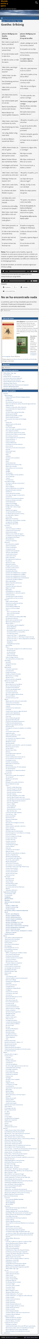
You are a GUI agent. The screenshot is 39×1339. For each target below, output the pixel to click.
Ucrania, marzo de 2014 (12, 870)
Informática (7, 660)
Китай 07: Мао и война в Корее (14, 924)
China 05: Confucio (11, 794)
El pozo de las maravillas (12, 1072)
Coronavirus (9, 496)
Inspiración (8, 453)
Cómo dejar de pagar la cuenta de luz (15, 495)
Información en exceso (11, 691)
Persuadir (8, 1096)
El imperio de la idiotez (11, 838)
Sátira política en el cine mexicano (14, 468)
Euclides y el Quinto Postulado (13, 674)
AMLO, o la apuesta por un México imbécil (16, 952)
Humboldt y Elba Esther (12, 571)
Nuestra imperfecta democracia (14, 583)
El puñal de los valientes (12, 1074)
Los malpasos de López (10, 969)
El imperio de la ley (10, 839)
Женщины (7, 900)
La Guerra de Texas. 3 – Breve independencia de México (21, 638)
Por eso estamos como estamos (14, 758)
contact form (6, 1333)
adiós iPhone (9, 485)
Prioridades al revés (11, 760)
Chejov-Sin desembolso (12, 1209)
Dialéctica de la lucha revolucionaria (14, 1105)
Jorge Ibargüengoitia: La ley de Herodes (14, 1160)
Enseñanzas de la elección (12, 956)
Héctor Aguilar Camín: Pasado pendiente (15, 1147)
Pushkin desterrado (11, 463)
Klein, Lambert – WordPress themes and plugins (17, 1169)
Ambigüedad (9, 426)
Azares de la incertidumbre (12, 703)
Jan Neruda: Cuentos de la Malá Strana (14, 1155)
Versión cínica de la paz (12, 873)
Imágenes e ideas (10, 1015)
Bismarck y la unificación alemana (12, 380)
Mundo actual (8, 774)
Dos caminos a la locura (12, 436)
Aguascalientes (8, 395)
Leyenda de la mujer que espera (14, 1088)
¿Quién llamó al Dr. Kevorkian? (12, 939)
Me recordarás (9, 1204)
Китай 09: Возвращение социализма (15, 927)
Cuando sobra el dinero (12, 554)
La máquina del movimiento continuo (15, 513)
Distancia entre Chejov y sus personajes (16, 434)
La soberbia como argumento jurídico (15, 535)
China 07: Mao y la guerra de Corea (16, 797)
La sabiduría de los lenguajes (12, 1118)
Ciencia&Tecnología (10, 481)
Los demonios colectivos (12, 618)
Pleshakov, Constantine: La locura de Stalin (15, 1175)
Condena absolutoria (11, 1061)
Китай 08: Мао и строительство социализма (17, 925)
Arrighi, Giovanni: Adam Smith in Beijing (15, 1130)
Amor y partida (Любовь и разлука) (14, 1199)
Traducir (8, 478)
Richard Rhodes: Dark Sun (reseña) (13, 1179)
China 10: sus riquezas (12, 802)
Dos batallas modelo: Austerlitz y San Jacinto (18, 630)
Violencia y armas (10, 875)
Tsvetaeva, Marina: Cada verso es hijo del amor (18, 1312)
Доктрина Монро (9, 898)
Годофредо (8, 897)
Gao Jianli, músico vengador (13, 1079)
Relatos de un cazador (11, 466)
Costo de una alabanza (11, 1064)
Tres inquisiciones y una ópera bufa (15, 659)
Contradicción (9, 1062)
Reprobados (9, 589)
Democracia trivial (10, 998)
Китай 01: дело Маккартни (12, 914)
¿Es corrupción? (10, 777)
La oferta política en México (13, 1023)
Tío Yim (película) (10, 476)
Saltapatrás (10, 642)
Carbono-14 (9, 491)
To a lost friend (8, 895)
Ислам (6, 903)
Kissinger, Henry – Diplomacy (12, 1165)
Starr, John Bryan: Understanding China (14, 1184)
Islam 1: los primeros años (13, 611)
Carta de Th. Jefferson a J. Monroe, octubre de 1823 (18, 1241)
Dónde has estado (10, 1201)
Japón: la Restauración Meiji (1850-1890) (16, 616)
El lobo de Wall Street (11, 442)
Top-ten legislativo (10, 1037)
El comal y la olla (10, 1003)
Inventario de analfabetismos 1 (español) (16, 572)
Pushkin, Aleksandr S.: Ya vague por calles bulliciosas (19, 1295)
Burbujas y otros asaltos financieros (15, 782)
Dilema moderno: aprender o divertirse (15, 826)
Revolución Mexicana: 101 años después (16, 767)
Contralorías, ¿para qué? (12, 993)
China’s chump (9, 882)
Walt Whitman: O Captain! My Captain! (15, 1265)
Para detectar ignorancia (12, 523)
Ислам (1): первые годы (12, 905)
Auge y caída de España (12, 601)
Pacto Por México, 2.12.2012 (13, 1321)
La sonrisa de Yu (10, 1086)
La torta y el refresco (11, 959)
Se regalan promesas (11, 1034)
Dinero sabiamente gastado (13, 718)
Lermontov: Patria (10, 1287)
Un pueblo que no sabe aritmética (14, 596)
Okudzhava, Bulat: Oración (10, 383)
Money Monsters (10, 539)
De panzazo (9, 561)
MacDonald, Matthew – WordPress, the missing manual (18, 1170)
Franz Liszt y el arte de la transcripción (15, 447)
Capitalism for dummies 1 (11, 941)
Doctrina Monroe (11, 628)
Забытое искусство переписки (12, 902)
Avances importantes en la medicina (15, 488)
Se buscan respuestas (11, 540)
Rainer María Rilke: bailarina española (15, 1230)
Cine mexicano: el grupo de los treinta (15, 432)
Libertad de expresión (11, 736)
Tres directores (9, 480)
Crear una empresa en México (13, 529)
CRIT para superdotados (12, 552)
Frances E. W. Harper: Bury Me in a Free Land (17, 1253)
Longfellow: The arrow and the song (15, 1255)
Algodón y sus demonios (12, 779)
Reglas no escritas (10, 588)
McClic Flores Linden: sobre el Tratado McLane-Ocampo (20, 1328)
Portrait (6, 1123)
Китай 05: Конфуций (11, 920)
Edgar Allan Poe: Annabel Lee (13, 1245)
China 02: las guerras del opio (14, 789)
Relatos (5, 1052)
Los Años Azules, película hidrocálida (15, 412)
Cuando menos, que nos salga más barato (16, 711)
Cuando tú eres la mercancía (13, 530)
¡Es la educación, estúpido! (12, 544)
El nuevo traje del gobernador (13, 689)
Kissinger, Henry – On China (12, 1167)
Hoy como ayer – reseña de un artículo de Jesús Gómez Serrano (21, 1148)
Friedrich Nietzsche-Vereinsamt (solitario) (16, 1218)
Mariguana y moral (10, 741)
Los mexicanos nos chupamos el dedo (15, 738)
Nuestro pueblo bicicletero (12, 417)
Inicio (3, 21)
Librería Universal (17, 359)
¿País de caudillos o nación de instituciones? (17, 978)
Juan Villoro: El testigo (10, 1164)
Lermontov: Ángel (10, 1284)
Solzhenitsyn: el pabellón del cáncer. (14, 1182)
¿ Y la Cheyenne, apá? (11, 976)
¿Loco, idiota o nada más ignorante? (14, 937)
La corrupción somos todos (12, 731)
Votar (7, 1039)
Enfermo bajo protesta (10, 1110)
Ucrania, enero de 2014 (12, 868)
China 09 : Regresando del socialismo (16, 801)
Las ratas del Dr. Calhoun (12, 515)
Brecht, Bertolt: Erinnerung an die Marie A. (16, 1208)
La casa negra (8, 1116)
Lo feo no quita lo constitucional (12, 966)
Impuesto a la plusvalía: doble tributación (16, 407)
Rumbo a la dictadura (10, 1045)
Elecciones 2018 (9, 951)
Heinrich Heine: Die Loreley (13, 1226)
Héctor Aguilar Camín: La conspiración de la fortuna (18, 1145)
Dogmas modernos (10, 829)
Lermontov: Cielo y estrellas (13, 1285)
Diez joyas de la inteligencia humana (15, 822)
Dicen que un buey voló (11, 1000)
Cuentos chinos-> (9, 1056)
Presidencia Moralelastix (12, 1029)
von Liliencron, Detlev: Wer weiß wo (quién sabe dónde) (19, 1233)
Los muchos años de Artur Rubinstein (12, 378)
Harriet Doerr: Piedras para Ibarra (13, 1143)
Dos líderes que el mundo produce (14, 831)
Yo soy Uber (9, 772)
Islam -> (8, 610)
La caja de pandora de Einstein (13, 512)
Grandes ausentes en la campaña (14, 958)
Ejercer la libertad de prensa (13, 686)
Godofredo (33, 353)
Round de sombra (10, 1032)
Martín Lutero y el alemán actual (14, 620)
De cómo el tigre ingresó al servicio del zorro (17, 1066)
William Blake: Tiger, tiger (9, 373)
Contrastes (8, 709)
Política (6, 974)
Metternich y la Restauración (13, 621)
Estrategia (8, 1077)
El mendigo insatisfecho (12, 1069)
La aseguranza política (11, 1020)
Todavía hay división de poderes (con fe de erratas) (17, 1049)
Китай (6, 912)
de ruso (6, 1270)
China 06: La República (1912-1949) (16, 795)
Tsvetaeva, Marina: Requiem (13, 1314)
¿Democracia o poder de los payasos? (15, 775)
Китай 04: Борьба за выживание (14, 919)
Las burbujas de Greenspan (13, 537)
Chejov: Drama (9, 1275)
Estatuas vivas (9, 1076)
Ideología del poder (10, 1013)
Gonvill (32, 359)
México (6, 699)
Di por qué (8, 716)
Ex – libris (7, 1111)
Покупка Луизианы (9, 934)
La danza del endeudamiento (13, 1022)
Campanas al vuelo (10, 549)
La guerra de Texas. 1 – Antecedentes (16, 635)
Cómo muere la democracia (13, 954)
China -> (8, 785)
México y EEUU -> (10, 623)
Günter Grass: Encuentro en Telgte (13, 1142)
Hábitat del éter (10, 405)
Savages (8, 469)
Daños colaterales (10, 557)
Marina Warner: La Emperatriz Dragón (14, 1174)
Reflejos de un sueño (11, 1098)
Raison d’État (9, 645)
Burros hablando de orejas (12, 784)
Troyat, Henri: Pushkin (10, 1187)
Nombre (8, 459)
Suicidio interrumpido (11, 1103)
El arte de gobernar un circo (12, 947)
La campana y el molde (11, 1084)
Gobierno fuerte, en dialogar (13, 1008)
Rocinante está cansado (11, 1044)
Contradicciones (10, 670)
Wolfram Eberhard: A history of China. (14, 1194)
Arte (6, 420)
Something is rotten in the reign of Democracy (17, 866)
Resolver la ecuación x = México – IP (14, 1042)
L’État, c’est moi (9, 1018)
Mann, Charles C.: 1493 (10, 1172)
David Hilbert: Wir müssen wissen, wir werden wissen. (19, 1213)
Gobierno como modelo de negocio (14, 534)
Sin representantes (10, 768)
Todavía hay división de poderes (13, 1047)
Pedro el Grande (11, 654)
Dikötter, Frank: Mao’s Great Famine (14, 1135)
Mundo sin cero (10, 677)
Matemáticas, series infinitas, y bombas (16, 520)
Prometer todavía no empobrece (14, 963)
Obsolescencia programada (13, 856)
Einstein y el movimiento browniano (15, 498)
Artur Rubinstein (7, 375)
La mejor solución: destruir (11, 964)
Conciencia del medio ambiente (14, 812)
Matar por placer (10, 851)
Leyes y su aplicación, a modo (13, 735)
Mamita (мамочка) (10, 1203)
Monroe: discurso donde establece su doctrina (17, 1258)
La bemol (7, 1115)
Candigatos (8, 990)
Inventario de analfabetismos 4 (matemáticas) (17, 578)
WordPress (8, 665)
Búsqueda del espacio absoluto (13, 490)
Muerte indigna (9, 1091)
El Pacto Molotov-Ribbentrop (13, 606)
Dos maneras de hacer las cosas (14, 402)
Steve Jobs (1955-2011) (11, 890)
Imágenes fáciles (10, 1083)
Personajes (7, 876)
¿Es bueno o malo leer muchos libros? (15, 483)
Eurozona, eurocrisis (11, 841)
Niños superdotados (11, 581)
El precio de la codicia (11, 532)
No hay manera (10, 748)
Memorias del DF (10, 743)
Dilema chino (9, 824)
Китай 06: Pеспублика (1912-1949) (14, 922)
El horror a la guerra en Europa (13, 836)
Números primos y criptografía (13, 679)
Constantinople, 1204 (10, 893)
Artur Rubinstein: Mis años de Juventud (14, 1132)
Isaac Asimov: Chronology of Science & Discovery (17, 1150)
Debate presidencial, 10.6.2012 (13, 1317)
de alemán (7, 1206)
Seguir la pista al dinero (12, 1035)
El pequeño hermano (11, 664)
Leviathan (8, 456)
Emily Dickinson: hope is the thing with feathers (17, 1250)
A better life (9, 422)
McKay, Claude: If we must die (13, 1257)
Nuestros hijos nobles (11, 750)
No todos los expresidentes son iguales (13, 388)
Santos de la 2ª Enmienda (12, 863)
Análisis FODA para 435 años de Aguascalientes (18, 397)
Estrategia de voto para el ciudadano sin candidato (18, 728)
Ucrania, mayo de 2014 (11, 871)
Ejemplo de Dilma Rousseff (12, 719)
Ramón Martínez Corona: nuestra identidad (16, 1329)
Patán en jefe (8, 973)
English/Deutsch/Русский (9, 892)
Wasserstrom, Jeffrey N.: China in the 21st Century (17, 1192)
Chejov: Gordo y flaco (11, 1277)
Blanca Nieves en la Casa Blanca (14, 684)
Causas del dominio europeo (13, 493)
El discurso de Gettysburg (12, 1248)
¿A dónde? (8, 1057)
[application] (20, 271)
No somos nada (10, 1025)
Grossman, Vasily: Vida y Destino (13, 1140)
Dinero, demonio (10, 828)
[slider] (35, 271)
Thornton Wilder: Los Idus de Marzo (15, 475)
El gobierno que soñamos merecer (14, 725)
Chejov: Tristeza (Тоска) (12, 1279)
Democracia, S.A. (10, 817)
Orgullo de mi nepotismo (11, 1120)
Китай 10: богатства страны (13, 929)
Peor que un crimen (12, 640)
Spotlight (8, 471)
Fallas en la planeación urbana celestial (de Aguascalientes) (21, 404)
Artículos (5, 393)
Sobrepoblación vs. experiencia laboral (15, 770)
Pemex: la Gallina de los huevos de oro (15, 757)
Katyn (7, 454)
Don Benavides (9, 400)
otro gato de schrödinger (12, 522)
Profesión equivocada (10, 1040)
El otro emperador (10, 1071)
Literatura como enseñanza (13, 458)
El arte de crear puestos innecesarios (15, 721)
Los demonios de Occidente (13, 849)
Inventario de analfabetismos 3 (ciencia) (16, 576)
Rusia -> (8, 647)
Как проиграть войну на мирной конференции (16, 910)
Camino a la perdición (11, 547)
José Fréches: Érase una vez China (13, 1162)
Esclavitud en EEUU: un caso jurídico (16, 632)
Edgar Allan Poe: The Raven (13, 1246)
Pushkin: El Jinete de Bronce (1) (13, 1304)
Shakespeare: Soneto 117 (12, 1262)
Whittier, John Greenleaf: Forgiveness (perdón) (17, 1267)
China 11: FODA (11, 804)
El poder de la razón (11, 672)
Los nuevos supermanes (12, 692)
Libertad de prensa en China (14, 809)
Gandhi (26, 359)
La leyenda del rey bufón (12, 844)
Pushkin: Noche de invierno (12, 1307)
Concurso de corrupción (12, 991)
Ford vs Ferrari (9, 446)
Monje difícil (9, 1089)
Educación (7, 542)
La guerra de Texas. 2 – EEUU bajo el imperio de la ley (20, 637)
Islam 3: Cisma (10, 615)
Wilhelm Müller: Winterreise (13, 1238)
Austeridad (8, 983)
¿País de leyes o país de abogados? (15, 625)
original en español (9, 1316)
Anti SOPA (8, 662)
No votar (8, 1027)
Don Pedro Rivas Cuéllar (12, 883)
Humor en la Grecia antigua (13, 608)
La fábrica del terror (11, 843)
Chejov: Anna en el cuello (12, 1272)
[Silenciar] (31, 271)
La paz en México (10, 846)
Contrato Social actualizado (13, 551)
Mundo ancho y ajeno (12, 1337)
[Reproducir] (3, 271)
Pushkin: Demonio (10, 1300)
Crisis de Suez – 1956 (11, 814)
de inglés (7, 1240)
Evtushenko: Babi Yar (11, 1280)
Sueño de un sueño (10, 1101)
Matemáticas (8, 667)
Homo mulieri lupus (11, 451)
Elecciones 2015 (10, 726)
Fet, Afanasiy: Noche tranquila (13, 1282)
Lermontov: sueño (10, 1289)
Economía (7, 525)
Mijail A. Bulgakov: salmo (12, 1290)
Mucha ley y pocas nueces (12, 746)
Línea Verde (9, 410)
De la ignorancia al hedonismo (13, 559)
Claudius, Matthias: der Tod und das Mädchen (17, 1211)
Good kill (8, 449)
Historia (7, 600)
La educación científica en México (14, 579)
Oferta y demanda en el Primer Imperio (15, 1094)
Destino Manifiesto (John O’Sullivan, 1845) (13, 381)
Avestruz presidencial (11, 985)
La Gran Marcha (11, 807)
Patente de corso (10, 584)
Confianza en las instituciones (13, 708)
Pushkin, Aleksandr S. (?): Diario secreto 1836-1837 (17, 1177)
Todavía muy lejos (10, 594)
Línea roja (8, 848)
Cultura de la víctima (11, 556)
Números (8, 752)
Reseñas (5, 1128)
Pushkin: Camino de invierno (13, 1299)
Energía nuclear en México (12, 505)
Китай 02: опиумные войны (13, 915)
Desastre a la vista (10, 562)
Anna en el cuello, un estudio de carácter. (16, 429)
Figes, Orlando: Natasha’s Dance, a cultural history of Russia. (20, 1138)
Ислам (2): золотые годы (12, 907)
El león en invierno (10, 441)
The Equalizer (9, 473)
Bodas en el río (9, 1059)
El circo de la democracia (12, 1001)
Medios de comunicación (11, 681)
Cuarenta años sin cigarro (11, 1054)
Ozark (7, 461)
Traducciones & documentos (10, 1196)
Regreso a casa (8, 1125)
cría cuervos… (9, 995)
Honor (7, 730)
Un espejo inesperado (10, 1050)
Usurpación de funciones (11, 1126)
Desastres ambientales (11, 819)
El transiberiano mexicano (11, 949)
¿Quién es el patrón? (11, 545)
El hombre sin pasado (11, 1324)
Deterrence (9, 821)
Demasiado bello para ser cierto (14, 996)
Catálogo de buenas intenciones (14, 704)
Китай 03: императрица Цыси (11, 386)
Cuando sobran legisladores (13, 713)
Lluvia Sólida (9, 517)
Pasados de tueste (10, 755)
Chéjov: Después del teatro (12, 1273)
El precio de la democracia (12, 1007)
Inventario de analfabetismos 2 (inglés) (15, 574)
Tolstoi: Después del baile (12, 1311)
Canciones (7, 1197)
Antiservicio (9, 527)
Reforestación (9, 765)
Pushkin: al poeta (10, 1297)
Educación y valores (11, 564)
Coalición (8, 706)
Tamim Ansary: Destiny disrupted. (13, 1186)
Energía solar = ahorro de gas (13, 507)
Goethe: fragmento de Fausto (13, 1221)
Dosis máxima (8, 1106)
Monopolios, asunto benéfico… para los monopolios (19, 745)
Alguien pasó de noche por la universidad (16, 701)
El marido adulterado (11, 1005)
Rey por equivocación (11, 861)
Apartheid (8, 780)
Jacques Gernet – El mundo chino (11, 376)
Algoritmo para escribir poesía (13, 424)
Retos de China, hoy (12, 811)
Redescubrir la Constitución (13, 763)
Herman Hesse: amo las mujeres (14, 1228)
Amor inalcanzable (10, 427)
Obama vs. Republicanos (12, 855)
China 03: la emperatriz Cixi (14, 790)
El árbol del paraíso (10, 502)
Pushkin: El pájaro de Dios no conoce (15, 1306)
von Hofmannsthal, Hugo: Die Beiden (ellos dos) (18, 1231)
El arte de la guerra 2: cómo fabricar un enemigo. (18, 833)
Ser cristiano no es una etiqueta (14, 865)
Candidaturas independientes (13, 988)
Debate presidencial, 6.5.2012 (13, 1319)
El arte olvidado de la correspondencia (15, 437)
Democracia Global (10, 816)
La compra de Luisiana (12, 633)
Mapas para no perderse (12, 518)
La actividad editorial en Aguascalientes (16, 409)
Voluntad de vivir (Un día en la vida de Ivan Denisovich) (18, 1191)
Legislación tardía (10, 733)
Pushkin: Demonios (10, 1302)
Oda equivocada (10, 1093)
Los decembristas (11, 652)
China (33, 330)
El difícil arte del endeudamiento (14, 723)
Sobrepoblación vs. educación (13, 591)
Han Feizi (8, 1081)
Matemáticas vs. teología (12, 676)
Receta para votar (10, 1030)
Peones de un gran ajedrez (12, 860)
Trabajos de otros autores (11, 1322)
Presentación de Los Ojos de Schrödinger (16, 419)
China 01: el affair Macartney (14, 787)
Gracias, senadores (11, 1010)
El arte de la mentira (11, 834)
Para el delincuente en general (13, 753)
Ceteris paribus (8, 942)
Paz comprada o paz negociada (13, 858)
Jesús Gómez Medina (11, 885)
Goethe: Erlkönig (10, 1219)
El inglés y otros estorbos (12, 566)
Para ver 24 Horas (10, 696)
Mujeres (8, 888)
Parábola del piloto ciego (11, 971)
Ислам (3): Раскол (10, 909)
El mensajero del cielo (10, 1108)
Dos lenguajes (8, 946)
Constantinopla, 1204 (11, 605)
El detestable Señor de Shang (13, 1067)
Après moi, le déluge (11, 980)
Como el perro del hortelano (12, 944)
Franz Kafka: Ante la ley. (12, 1216)
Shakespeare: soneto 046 (12, 1260)
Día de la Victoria (11, 650)
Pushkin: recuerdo (10, 1309)
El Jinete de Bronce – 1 (11, 439)
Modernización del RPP (11, 414)
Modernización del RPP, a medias (14, 415)
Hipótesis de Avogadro (11, 510)
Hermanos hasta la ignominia (13, 1012)
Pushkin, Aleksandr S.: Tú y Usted (14, 1294)
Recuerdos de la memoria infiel (13, 464)
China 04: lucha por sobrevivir (14, 792)
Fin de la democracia (11, 569)
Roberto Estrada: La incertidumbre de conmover (18, 1331)
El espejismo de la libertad (12, 687)
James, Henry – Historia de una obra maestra (16, 1154)
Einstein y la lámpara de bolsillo (14, 500)
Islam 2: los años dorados (13, 613)
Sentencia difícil (10, 1099)
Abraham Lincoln (10, 878)
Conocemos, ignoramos (12, 669)
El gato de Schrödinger (11, 503)
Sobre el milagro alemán (12, 657)
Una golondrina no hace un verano (14, 598)
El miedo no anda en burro (12, 567)
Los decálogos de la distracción (12, 968)
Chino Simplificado (11, 806)
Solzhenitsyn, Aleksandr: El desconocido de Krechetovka (19, 1181)
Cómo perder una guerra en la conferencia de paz (19, 649)
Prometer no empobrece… (12, 762)
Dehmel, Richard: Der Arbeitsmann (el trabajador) (16, 385)
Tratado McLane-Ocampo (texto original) (16, 1263)
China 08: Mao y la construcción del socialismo (18, 799)
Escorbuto (8, 508)
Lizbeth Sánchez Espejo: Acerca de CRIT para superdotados (21, 1326)
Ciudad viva (9, 398)
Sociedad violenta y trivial (12, 698)
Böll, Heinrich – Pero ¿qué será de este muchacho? (17, 1133)
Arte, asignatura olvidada (12, 431)
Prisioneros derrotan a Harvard (13, 586)
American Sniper (10, 682)
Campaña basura (10, 986)
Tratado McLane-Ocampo (13, 643)
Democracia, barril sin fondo (13, 714)
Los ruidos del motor (11, 740)
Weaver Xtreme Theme (32, 1337)
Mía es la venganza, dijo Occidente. (14, 694)
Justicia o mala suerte (11, 1017)
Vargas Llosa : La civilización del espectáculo (16, 1189)
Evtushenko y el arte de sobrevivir (14, 444)
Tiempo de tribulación (12, 655)
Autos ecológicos (10, 486)
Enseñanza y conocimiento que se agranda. (17, 1252)
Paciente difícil (8, 1121)
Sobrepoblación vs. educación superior (15, 593)
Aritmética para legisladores (13, 981)
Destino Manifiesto (11, 627)
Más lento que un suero (12, 961)
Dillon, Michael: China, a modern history (15, 1137)
